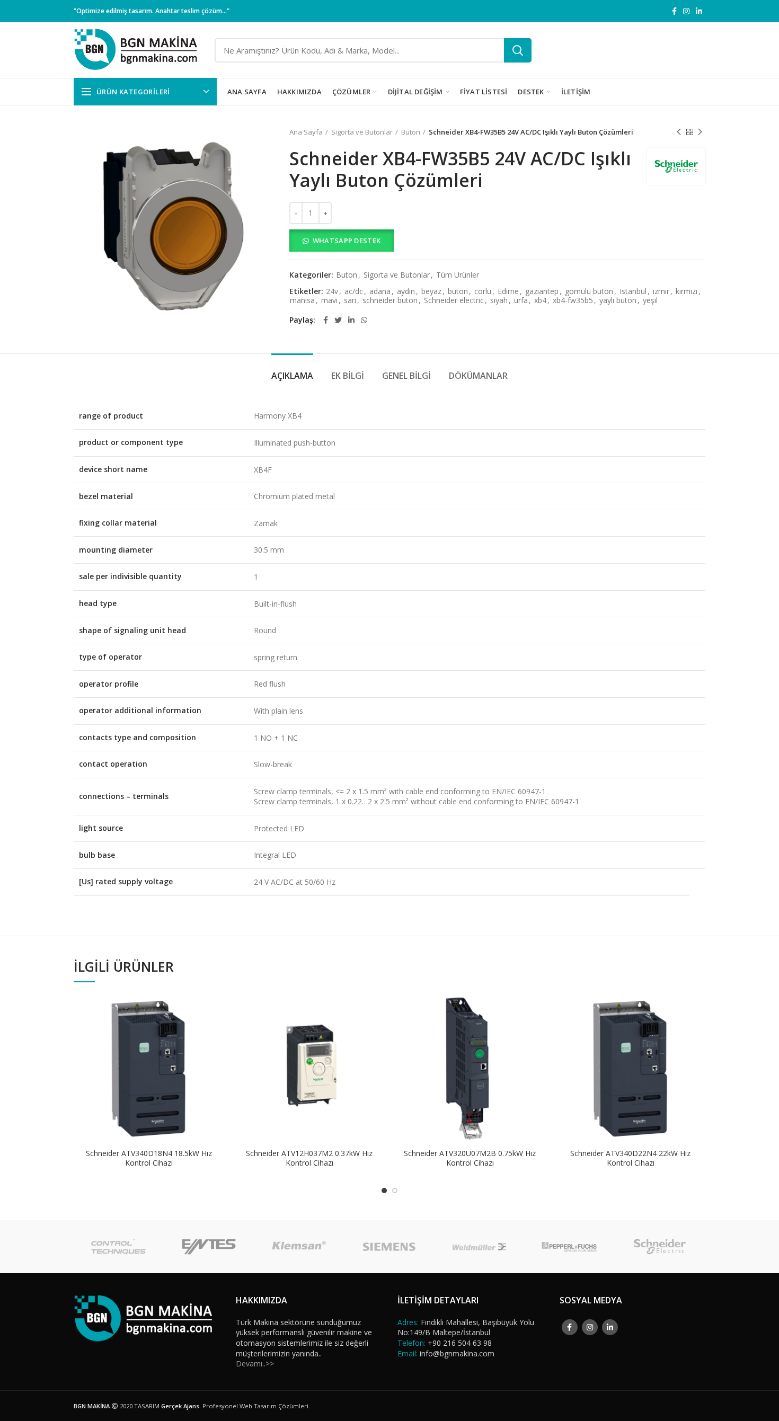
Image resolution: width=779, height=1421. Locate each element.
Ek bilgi (347, 375)
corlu (482, 291)
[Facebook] (674, 11)
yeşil (650, 300)
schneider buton (390, 300)
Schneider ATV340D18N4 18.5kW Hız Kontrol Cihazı (149, 1158)
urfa (521, 300)
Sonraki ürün (700, 132)
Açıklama (292, 375)
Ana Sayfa (306, 132)
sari (350, 300)
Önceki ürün (679, 132)
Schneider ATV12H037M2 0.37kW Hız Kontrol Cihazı (309, 1158)
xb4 (540, 300)
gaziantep (542, 291)
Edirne (508, 291)
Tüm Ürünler (457, 275)
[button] (497, 240)
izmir (661, 291)
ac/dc (353, 291)
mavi (329, 300)
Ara (518, 50)
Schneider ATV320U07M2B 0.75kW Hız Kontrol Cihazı (470, 1158)
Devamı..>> (255, 1363)
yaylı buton (617, 300)
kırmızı (686, 291)
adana (380, 291)
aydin (406, 291)
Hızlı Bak (215, 1034)
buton (458, 291)
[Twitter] (338, 320)
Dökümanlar (478, 375)
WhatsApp (215, 1011)
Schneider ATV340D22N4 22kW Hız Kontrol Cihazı (630, 1158)
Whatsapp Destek (347, 240)
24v (332, 291)
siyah (499, 300)
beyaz (431, 291)
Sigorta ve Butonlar (362, 132)
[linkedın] (699, 11)
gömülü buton (589, 291)
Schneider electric (454, 300)
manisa (302, 300)
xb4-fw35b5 (573, 300)
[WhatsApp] (364, 320)
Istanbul (633, 291)
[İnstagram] (686, 11)
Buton (410, 132)
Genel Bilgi (406, 375)
